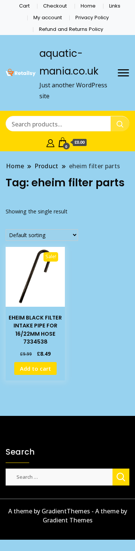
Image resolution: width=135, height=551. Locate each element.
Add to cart (35, 368)
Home (88, 5)
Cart (24, 5)
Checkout (55, 5)
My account (47, 17)
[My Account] (50, 142)
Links (114, 5)
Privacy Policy (92, 17)
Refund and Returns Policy (71, 29)
